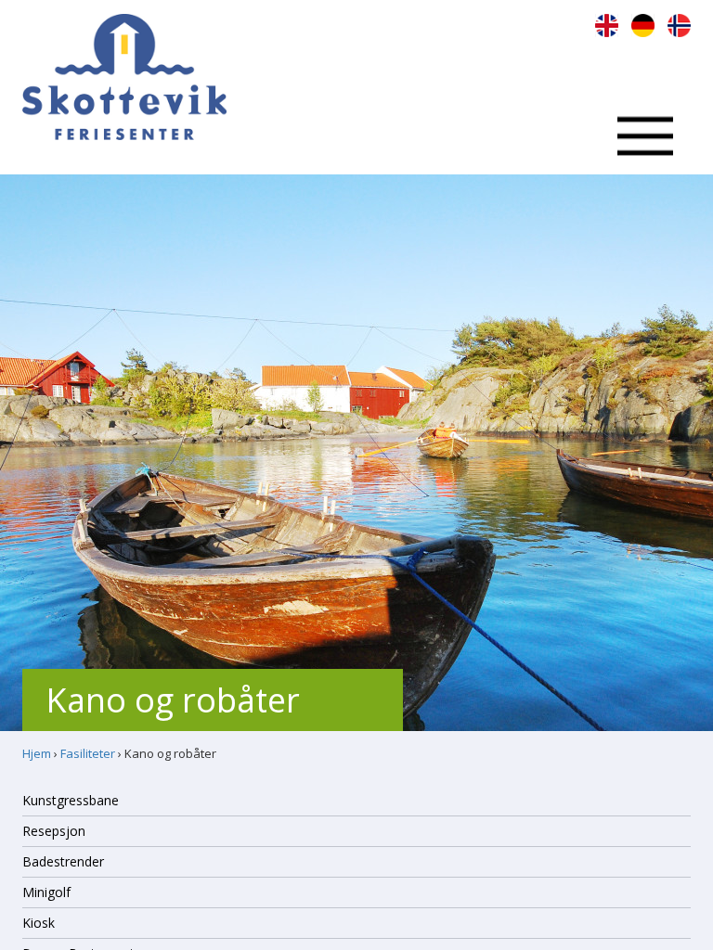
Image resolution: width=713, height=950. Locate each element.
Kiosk (38, 922)
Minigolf (46, 892)
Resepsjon (53, 831)
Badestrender (63, 861)
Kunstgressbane (70, 800)
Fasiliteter (87, 753)
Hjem (36, 753)
